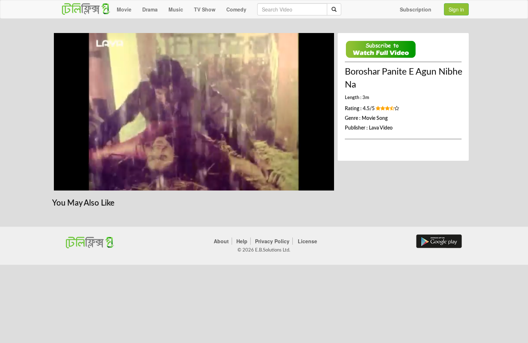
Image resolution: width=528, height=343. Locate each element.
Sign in (456, 9)
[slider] (190, 183)
